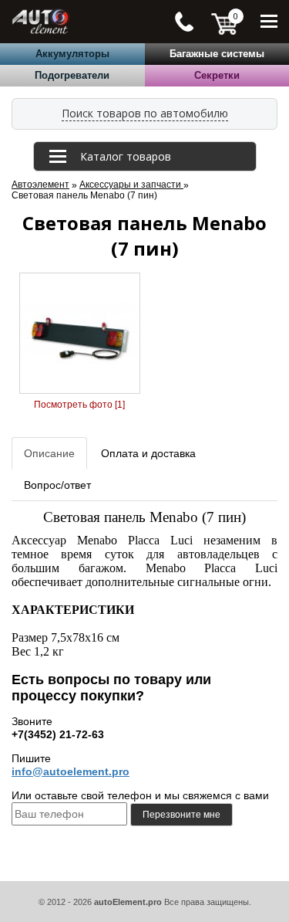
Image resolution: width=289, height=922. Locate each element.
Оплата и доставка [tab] (148, 453)
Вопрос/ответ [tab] (57, 485)
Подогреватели (72, 75)
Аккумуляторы (72, 53)
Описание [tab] (49, 453)
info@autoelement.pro (70, 771)
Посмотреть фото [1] (79, 404)
